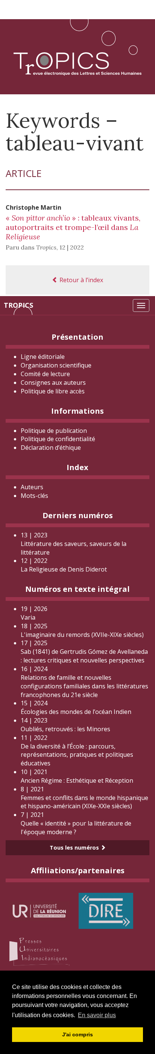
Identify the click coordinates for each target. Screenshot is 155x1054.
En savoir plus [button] (97, 1015)
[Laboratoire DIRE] (106, 910)
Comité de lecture (45, 374)
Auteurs (32, 487)
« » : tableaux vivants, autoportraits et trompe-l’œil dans (73, 227)
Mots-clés (34, 495)
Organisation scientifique (56, 365)
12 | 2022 (71, 247)
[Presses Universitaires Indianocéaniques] (39, 951)
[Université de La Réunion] (39, 910)
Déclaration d (51, 447)
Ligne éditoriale (43, 356)
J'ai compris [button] (77, 1034)
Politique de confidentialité (58, 439)
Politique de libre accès (53, 391)
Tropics (18, 305)
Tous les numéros (75, 847)
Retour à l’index (80, 280)
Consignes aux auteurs (53, 382)
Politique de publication (54, 430)
